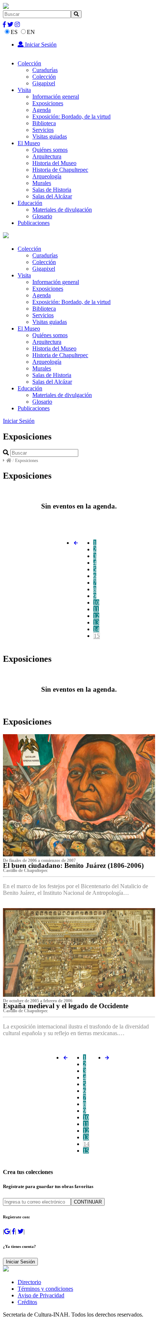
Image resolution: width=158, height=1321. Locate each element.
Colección (29, 63)
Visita (24, 90)
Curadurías (45, 70)
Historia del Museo (54, 163)
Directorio (29, 1282)
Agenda (41, 110)
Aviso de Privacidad (41, 1295)
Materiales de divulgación (62, 209)
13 (96, 622)
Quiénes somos (50, 150)
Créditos (27, 1302)
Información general (55, 96)
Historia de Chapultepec (60, 170)
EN (31, 32)
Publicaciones (34, 223)
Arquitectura (46, 156)
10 (96, 602)
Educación (30, 203)
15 (97, 636)
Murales (41, 183)
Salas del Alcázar (52, 196)
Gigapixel (43, 83)
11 (96, 609)
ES (14, 32)
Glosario (42, 216)
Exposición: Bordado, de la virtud (71, 116)
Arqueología (46, 176)
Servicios (43, 130)
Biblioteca (44, 123)
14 (96, 629)
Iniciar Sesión (40, 44)
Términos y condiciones (45, 1289)
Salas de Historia (51, 189)
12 (96, 616)
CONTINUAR (88, 1202)
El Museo (29, 143)
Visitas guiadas (49, 136)
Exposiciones (47, 103)
